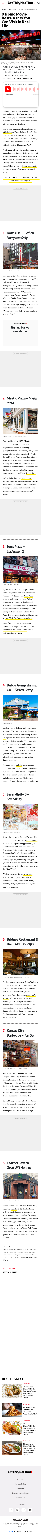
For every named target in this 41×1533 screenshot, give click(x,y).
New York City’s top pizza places (18, 618)
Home (4, 9)
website (19, 765)
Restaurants (13, 9)
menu (31, 880)
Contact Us (20, 1498)
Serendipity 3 (31, 840)
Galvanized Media (19, 1523)
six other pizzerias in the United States (18, 628)
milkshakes (7, 132)
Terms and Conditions (20, 1493)
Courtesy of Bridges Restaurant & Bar (16, 977)
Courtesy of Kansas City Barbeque (15, 1068)
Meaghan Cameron (21, 78)
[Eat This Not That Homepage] (21, 3)
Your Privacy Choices (23, 1531)
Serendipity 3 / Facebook (11, 832)
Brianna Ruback (11, 75)
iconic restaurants (29, 165)
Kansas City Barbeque (18, 1076)
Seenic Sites (31, 473)
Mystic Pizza (19, 444)
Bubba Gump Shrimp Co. (20, 736)
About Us (20, 1479)
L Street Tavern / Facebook (12, 1201)
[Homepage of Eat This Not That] (20, 1472)
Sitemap (20, 1488)
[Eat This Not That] (20, 324)
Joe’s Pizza (28, 595)
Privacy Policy (20, 1484)
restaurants (7, 117)
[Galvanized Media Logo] (20, 1520)
